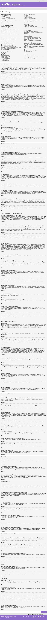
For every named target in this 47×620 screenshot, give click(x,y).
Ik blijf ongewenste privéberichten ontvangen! (30, 26)
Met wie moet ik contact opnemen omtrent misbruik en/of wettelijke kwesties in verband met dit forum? (34, 57)
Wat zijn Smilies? (3, 54)
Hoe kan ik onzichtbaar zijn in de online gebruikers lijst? (9, 27)
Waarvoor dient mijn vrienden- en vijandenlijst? (31, 31)
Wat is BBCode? (3, 52)
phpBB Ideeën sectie (6, 589)
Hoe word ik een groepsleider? (28, 19)
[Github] (38, 617)
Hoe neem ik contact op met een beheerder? (30, 58)
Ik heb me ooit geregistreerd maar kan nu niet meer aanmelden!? (10, 20)
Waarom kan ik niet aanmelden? (5, 19)
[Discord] (41, 617)
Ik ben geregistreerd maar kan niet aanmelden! (8, 18)
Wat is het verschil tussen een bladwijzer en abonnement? (32, 43)
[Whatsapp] (26, 617)
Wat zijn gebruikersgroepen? (28, 17)
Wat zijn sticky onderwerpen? (5, 58)
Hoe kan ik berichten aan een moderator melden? (8, 46)
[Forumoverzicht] (6, 4)
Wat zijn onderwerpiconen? (5, 60)
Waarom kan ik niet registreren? (5, 17)
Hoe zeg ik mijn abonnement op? (29, 47)
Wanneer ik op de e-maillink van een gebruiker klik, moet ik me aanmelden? (10, 34)
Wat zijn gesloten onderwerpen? (5, 59)
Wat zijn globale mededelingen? (5, 56)
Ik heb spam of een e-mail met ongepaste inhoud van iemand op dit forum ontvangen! (35, 27)
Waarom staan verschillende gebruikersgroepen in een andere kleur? (34, 20)
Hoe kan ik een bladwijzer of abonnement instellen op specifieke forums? (34, 46)
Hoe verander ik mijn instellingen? (6, 26)
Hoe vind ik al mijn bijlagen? (28, 51)
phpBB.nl (9, 617)
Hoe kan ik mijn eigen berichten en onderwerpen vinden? (32, 40)
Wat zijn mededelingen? (4, 57)
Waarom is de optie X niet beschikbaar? (30, 55)
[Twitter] (29, 617)
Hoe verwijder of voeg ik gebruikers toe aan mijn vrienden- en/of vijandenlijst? (33, 33)
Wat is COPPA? (3, 16)
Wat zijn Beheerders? (27, 15)
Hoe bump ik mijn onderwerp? (5, 49)
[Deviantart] (43, 617)
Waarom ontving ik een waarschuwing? (7, 45)
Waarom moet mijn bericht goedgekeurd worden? (8, 48)
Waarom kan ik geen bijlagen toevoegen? (7, 44)
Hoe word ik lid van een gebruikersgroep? (30, 18)
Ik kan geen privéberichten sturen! (29, 25)
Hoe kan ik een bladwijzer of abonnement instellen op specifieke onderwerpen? (33, 45)
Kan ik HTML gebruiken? (4, 53)
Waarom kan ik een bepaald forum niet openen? (8, 43)
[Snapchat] (31, 617)
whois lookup (23, 595)
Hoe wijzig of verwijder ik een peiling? (6, 42)
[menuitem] (2, 1)
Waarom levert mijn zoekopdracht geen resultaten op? (32, 37)
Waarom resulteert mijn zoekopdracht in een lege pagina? (32, 38)
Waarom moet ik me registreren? (6, 15)
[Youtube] (24, 617)
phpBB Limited (37, 581)
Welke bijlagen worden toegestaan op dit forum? (31, 50)
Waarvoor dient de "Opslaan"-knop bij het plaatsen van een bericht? (11, 47)
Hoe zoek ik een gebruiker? (28, 39)
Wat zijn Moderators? (27, 16)
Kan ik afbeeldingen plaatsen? (5, 55)
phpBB (5, 616)
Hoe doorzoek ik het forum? (28, 36)
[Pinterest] (33, 617)
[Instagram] (36, 617)
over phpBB (34, 582)
